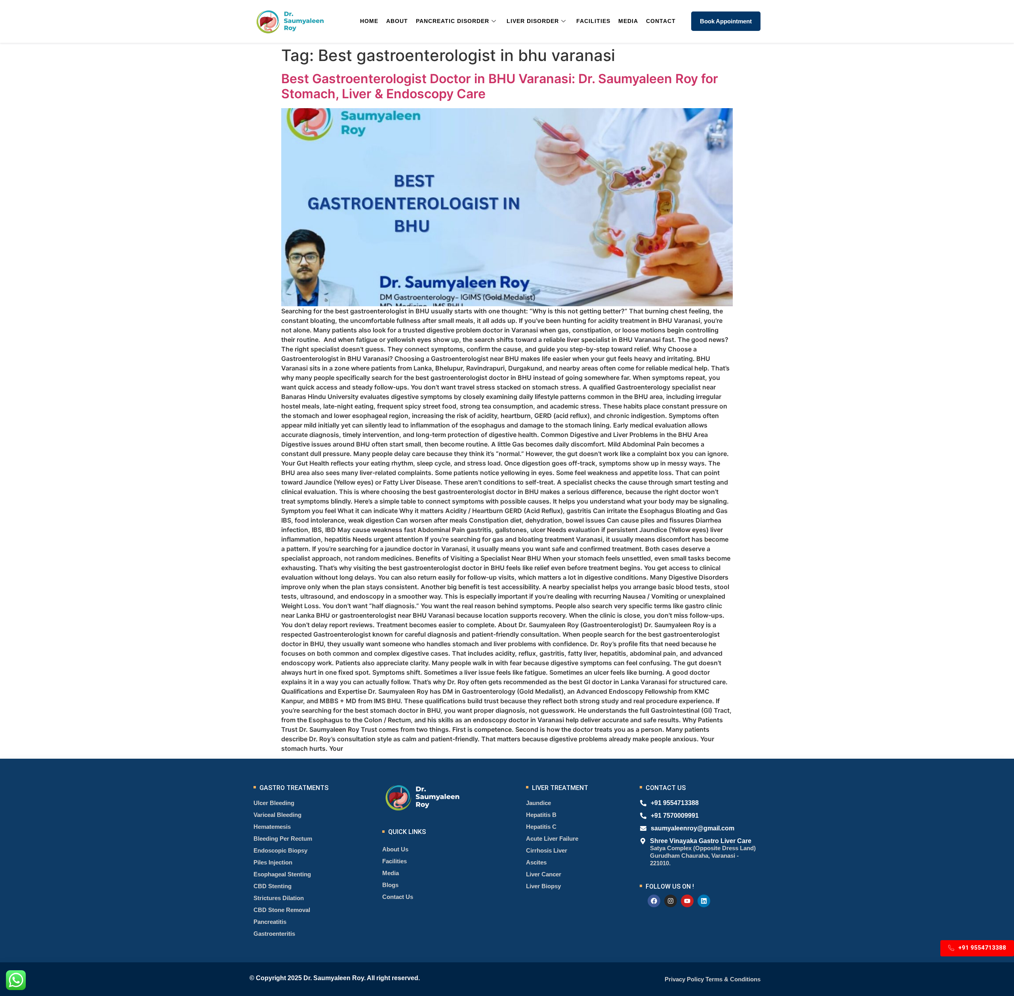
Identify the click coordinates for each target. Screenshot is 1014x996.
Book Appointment (726, 21)
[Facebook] (654, 901)
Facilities (593, 21)
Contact (661, 21)
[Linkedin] (704, 901)
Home (369, 21)
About (397, 21)
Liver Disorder (533, 21)
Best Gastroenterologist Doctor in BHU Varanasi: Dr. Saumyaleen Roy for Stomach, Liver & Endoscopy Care (499, 86)
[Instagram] (670, 901)
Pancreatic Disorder (452, 21)
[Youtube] (687, 901)
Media (628, 21)
